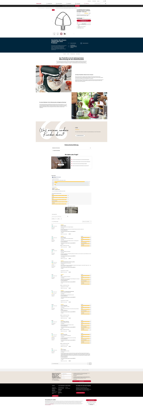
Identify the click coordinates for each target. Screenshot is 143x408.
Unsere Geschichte (67, 388)
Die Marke (66, 387)
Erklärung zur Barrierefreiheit (60, 392)
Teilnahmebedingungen (61, 387)
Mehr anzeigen (75, 375)
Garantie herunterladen (56, 150)
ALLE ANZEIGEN (61, 164)
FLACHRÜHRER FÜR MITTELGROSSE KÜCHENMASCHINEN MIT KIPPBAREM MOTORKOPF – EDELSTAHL (83, 10)
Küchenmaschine (50, 3)
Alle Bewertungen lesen (80, 135)
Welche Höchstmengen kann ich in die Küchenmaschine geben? (81, 159)
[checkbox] (72, 373)
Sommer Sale (87, 3)
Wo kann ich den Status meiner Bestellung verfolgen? (80, 163)
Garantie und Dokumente (53, 390)
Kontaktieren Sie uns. (54, 391)
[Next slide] (74, 33)
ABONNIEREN (82, 381)
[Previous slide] (52, 33)
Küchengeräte (69, 3)
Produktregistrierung (80, 392)
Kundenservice (54, 387)
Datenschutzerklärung (56, 380)
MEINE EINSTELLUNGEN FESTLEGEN (91, 404)
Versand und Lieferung (61, 388)
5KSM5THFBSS (78, 13)
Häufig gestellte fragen (54, 393)
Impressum (59, 391)
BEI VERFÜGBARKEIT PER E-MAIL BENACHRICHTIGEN (84, 20)
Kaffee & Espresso (59, 3)
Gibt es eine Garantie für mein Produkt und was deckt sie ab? (81, 165)
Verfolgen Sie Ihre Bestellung (54, 388)
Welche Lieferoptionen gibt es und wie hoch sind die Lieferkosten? (81, 161)
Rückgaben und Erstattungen (60, 389)
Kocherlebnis (78, 3)
